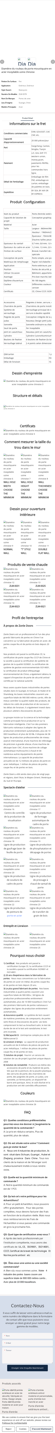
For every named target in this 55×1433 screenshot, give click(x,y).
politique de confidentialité (14, 1423)
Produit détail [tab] (27, 118)
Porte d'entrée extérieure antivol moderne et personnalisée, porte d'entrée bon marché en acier (39, 1407)
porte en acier (14, 915)
